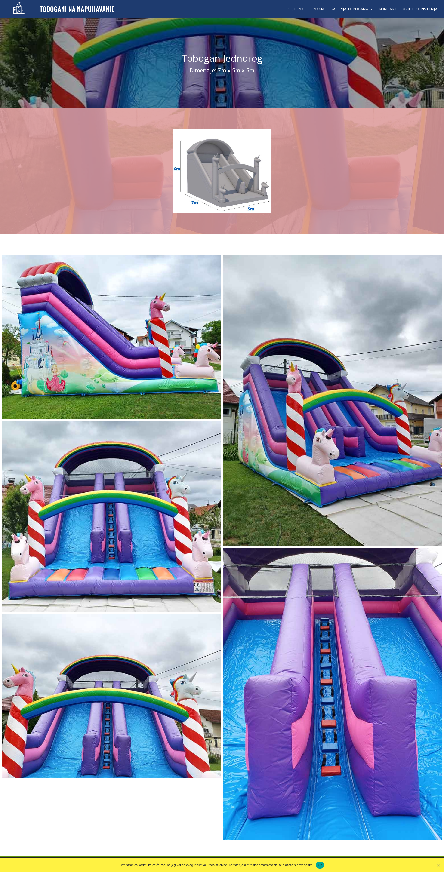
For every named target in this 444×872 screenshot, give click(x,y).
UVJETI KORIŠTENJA (420, 9)
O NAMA (317, 9)
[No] (438, 865)
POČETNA (295, 9)
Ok (320, 865)
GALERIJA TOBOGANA (349, 9)
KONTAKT (388, 9)
